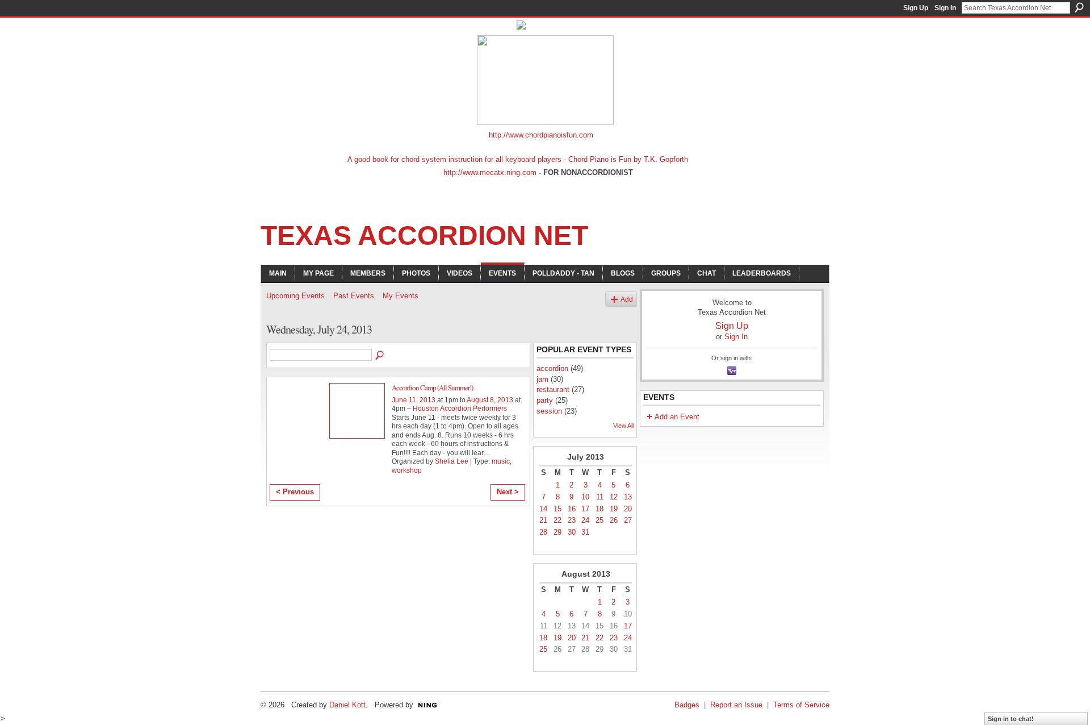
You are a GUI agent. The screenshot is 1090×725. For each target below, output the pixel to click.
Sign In (945, 8)
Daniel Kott (347, 705)
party (544, 400)
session (549, 411)
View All (623, 425)
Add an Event (677, 417)
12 (614, 497)
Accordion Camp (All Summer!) (432, 387)
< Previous (295, 492)
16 (572, 509)
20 (628, 509)
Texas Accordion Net (424, 235)
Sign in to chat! (1011, 718)
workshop (407, 470)
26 (614, 520)
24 (585, 520)
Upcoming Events (295, 295)
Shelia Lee (451, 461)
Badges (686, 705)
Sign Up (915, 8)
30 (572, 532)
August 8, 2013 (490, 400)
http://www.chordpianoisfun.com (541, 135)
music (501, 461)
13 (628, 497)
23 (572, 520)
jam (542, 379)
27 (628, 520)
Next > (508, 492)
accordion (552, 368)
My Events (400, 295)
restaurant (552, 389)
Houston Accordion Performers (460, 409)
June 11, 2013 (413, 400)
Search (1079, 7)
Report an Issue (736, 705)
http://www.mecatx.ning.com (489, 172)
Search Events (380, 356)
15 (557, 509)
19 (614, 509)
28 (543, 532)
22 (557, 520)
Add (627, 299)
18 (599, 509)
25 (599, 520)
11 (599, 497)
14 (543, 509)
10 (585, 497)
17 (585, 509)
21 (543, 520)
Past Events (353, 295)
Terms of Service (801, 705)
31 (585, 532)
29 (557, 532)
